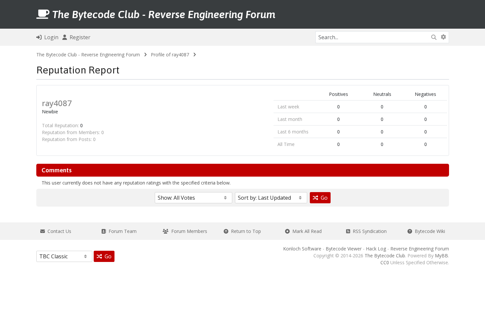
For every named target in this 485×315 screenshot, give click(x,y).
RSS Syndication (368, 231)
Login (50, 37)
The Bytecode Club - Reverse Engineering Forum (88, 54)
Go (323, 197)
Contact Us (58, 231)
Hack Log (376, 248)
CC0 (384, 262)
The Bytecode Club (385, 255)
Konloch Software (302, 248)
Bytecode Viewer (344, 248)
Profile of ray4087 (170, 54)
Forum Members (188, 231)
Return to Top (244, 231)
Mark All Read (306, 231)
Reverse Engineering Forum (419, 248)
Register (78, 37)
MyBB (441, 255)
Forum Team (121, 231)
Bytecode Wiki (428, 231)
